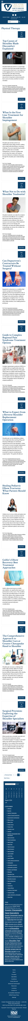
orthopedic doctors (12, 865)
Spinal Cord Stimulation (20, 391)
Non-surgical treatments (19, 312)
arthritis (9, 808)
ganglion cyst (10, 829)
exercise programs (6, 686)
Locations (14, 988)
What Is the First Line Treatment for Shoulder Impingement (12, 116)
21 (16, 795)
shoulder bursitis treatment (13, 89)
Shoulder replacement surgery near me (13, 944)
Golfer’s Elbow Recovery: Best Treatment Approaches (10, 563)
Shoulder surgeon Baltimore (8, 690)
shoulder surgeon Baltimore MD (10, 946)
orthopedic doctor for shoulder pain (15, 235)
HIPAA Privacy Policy (14, 995)
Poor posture (18, 236)
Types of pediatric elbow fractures (16, 539)
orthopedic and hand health (8, 313)
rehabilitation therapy (14, 538)
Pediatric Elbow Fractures (12, 535)
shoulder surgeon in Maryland (15, 947)
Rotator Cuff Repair (12, 869)
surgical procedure (11, 465)
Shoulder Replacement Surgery (13, 458)
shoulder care (5, 689)
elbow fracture (11, 534)
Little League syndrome (13, 860)
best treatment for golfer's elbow (15, 610)
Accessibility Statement (14, 992)
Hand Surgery (10, 849)
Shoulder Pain (14, 85)
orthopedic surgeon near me (13, 931)
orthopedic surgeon (12, 867)
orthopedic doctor (11, 688)
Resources (14, 986)
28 (16, 796)
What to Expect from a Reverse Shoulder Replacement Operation (13, 415)
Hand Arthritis (10, 837)
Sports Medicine (11, 881)
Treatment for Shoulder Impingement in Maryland (12, 171)
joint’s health (10, 858)
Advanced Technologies (14, 983)
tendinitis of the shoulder (12, 92)
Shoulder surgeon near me (13, 949)
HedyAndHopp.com (16, 1017)
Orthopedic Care (19, 86)
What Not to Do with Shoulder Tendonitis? (14, 193)
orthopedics (14, 928)
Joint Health (10, 853)
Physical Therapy (15, 88)
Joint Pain (9, 856)
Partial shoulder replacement (13, 760)
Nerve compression (12, 86)
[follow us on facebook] (13, 15)
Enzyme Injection (16, 310)
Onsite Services (14, 981)
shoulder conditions (14, 936)
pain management (8, 614)
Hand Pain (9, 844)
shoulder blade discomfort (15, 166)
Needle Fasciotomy (10, 312)
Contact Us (14, 990)
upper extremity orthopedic (14, 894)
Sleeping (8, 239)
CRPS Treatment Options (13, 390)
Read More (21, 99)
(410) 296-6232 (14, 18)
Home (14, 970)
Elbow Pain (10, 822)
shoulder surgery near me (12, 956)
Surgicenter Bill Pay (16, 17)
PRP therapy (22, 614)
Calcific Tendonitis (12, 813)
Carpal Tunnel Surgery (8, 906)
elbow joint (4, 535)
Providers (14, 974)
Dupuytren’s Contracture (12, 308)
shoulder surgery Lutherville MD (16, 954)
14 (16, 793)
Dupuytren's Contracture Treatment (15, 309)
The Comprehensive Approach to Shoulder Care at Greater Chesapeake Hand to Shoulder (13, 641)
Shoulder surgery (10, 951)
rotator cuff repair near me (15, 934)
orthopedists (5, 236)
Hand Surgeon (10, 846)
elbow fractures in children (19, 534)
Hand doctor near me (15, 917)
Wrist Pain (9, 897)
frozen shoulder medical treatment (15, 164)
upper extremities (6, 615)
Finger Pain (10, 827)
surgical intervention (15, 314)
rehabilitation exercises (7, 461)
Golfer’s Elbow (17, 613)
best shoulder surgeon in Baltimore (15, 685)
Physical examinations (7, 88)
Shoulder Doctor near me (7, 90)
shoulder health (11, 689)
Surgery (9, 883)
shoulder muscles (8, 464)
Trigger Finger (10, 892)
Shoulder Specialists (19, 689)
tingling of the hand (12, 890)
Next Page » (7, 778)
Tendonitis (10, 885)
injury (19, 390)
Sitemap (14, 997)
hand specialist (18, 919)
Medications (4, 391)
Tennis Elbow (10, 888)
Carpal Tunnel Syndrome (13, 815)
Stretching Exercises (6, 314)
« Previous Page (8, 775)
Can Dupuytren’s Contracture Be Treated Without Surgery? (11, 264)
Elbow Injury (9, 533)
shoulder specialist (6, 168)
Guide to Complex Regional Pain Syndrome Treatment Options (14, 338)
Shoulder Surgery (11, 608)
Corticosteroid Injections (7, 611)
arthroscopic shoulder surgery (14, 756)
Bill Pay (23, 17)
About (14, 972)
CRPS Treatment (14, 389)
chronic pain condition (12, 386)
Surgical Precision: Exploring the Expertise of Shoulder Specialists (13, 714)
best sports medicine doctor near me (15, 904)
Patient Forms (6, 17)
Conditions (14, 979)
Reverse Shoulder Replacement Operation (11, 462)
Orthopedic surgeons (12, 460)
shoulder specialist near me (15, 237)
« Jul (6, 802)
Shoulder (9, 85)
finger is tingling (18, 908)
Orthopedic (9, 385)
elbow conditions (16, 611)
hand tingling (10, 851)
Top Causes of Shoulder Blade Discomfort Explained (10, 44)
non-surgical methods (14, 759)
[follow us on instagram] (15, 15)
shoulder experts (14, 938)
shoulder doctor (22, 89)
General (9, 831)
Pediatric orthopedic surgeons (16, 537)
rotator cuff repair (10, 761)
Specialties (14, 976)
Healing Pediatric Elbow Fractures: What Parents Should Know (14, 489)
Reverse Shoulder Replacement (18, 461)
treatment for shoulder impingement (16, 170)
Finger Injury (10, 824)
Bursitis (9, 811)
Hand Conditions (11, 840)
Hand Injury (10, 842)
